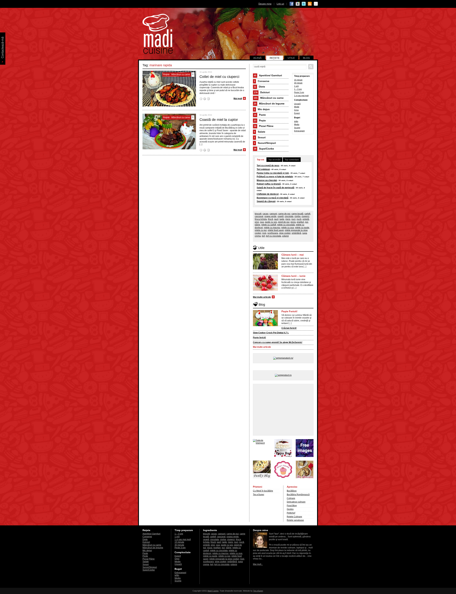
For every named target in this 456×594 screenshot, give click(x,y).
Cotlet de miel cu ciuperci (219, 77)
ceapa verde (270, 216)
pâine (257, 224)
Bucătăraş (292, 491)
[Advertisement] (283, 409)
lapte (281, 219)
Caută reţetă (311, 66)
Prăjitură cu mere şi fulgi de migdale (275, 176)
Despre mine (264, 3)
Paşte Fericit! (289, 311)
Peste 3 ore (299, 92)
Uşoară (297, 104)
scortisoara (272, 233)
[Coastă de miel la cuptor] (169, 148)
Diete (259, 86)
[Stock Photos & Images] (305, 456)
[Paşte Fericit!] (265, 325)
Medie (296, 107)
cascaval (259, 216)
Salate (259, 131)
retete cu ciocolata (286, 224)
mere (287, 219)
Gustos (290, 509)
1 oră (296, 86)
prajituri (300, 222)
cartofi (307, 213)
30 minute (298, 83)
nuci (293, 219)
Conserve (261, 81)
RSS (310, 4)
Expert (297, 113)
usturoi (285, 236)
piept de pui (283, 222)
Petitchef (291, 513)
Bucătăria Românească (298, 494)
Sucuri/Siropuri (265, 143)
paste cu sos (271, 222)
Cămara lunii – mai (292, 254)
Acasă (257, 57)
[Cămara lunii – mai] (265, 269)
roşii (264, 233)
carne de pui (284, 213)
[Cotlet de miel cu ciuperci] (169, 105)
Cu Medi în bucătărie (263, 491)
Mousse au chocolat (267, 180)
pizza (293, 222)
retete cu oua (287, 227)
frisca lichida (261, 219)
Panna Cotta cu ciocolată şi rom (273, 173)
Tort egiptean (263, 169)
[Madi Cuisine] (157, 53)
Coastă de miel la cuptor (219, 120)
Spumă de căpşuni (266, 201)
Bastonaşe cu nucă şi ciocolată (272, 198)
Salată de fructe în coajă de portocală (275, 187)
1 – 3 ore (298, 89)
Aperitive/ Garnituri (268, 75)
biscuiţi (258, 213)
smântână (296, 233)
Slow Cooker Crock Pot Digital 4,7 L (271, 332)
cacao (265, 213)
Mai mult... (258, 564)
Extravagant (299, 131)
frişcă (270, 219)
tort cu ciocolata (273, 236)
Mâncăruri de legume (269, 103)
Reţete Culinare (294, 516)
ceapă (281, 216)
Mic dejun (262, 109)
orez (257, 222)
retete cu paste (302, 227)
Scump (297, 128)
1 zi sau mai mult (301, 95)
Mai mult (238, 98)
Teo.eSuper (258, 494)
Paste (260, 114)
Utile (291, 57)
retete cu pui (261, 230)
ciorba (297, 216)
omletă (305, 219)
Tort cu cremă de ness (268, 165)
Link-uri (280, 3)
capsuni (273, 213)
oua (262, 222)
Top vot (260, 159)
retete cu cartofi (268, 224)
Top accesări (274, 159)
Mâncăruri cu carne (269, 97)
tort (263, 236)
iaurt (276, 219)
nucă (299, 219)
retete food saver (276, 230)
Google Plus (298, 4)
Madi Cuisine (213, 591)
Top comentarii (292, 159)
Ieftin (296, 121)
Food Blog (292, 505)
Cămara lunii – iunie (293, 275)
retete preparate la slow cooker (224, 559)
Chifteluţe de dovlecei (268, 194)
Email (316, 4)
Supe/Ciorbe (264, 148)
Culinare (291, 498)
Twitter (304, 4)
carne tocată (297, 213)
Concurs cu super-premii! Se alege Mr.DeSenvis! (277, 342)
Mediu (296, 124)
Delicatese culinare (296, 502)
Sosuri (260, 137)
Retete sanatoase (295, 520)
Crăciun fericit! (289, 328)
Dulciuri (262, 92)
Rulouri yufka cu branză (269, 184)
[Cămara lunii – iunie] (265, 290)
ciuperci (305, 216)
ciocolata (289, 216)
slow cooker (285, 233)
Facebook (291, 4)
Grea (296, 110)
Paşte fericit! (259, 337)
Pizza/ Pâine (263, 126)
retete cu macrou (272, 227)
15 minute (298, 80)
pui (306, 222)
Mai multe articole (262, 297)
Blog (306, 57)
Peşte (260, 120)
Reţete (274, 57)
